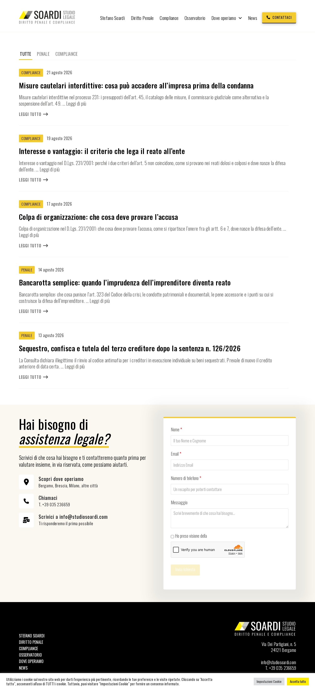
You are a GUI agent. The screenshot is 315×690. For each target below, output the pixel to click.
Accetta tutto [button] (298, 681)
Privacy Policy (218, 536)
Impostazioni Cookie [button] (269, 681)
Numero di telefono (186, 478)
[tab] (25, 54)
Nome (176, 429)
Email (176, 454)
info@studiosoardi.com (278, 662)
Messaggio (179, 502)
